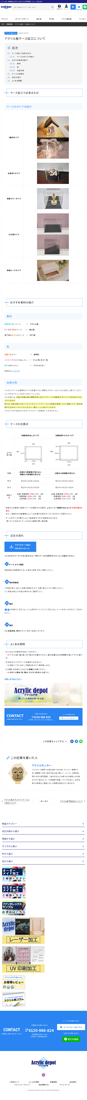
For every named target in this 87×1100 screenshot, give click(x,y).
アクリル (4, 19)
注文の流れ (16, 77)
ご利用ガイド (59, 9)
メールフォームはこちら (72, 1027)
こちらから (16, 371)
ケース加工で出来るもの (21, 53)
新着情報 (10, 24)
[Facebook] (72, 741)
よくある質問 (17, 80)
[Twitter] (76, 741)
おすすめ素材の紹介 (20, 60)
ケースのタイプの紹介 (25, 56)
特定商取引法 (44, 1085)
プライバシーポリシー (22, 1085)
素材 (19, 63)
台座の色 (20, 70)
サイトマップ (65, 1085)
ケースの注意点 (18, 73)
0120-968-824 (41, 1030)
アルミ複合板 (66, 19)
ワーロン (82, 19)
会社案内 (72, 1082)
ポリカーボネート (22, 19)
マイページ (66, 9)
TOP (2, 24)
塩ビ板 (38, 19)
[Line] (81, 741)
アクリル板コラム (10, 33)
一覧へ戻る (43, 801)
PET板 (51, 19)
